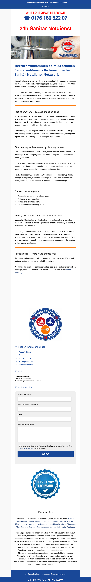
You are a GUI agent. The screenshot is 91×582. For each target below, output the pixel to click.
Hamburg (62, 521)
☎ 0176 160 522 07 (45, 17)
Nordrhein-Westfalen (58, 524)
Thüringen (71, 527)
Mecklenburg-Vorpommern (25, 524)
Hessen (70, 521)
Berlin (37, 521)
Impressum (46, 574)
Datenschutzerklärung (26, 448)
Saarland (24, 527)
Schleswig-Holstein (58, 527)
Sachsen (32, 527)
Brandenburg (46, 521)
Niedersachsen (43, 524)
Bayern (31, 521)
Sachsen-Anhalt (43, 527)
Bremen (55, 521)
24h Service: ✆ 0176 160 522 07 (45, 579)
